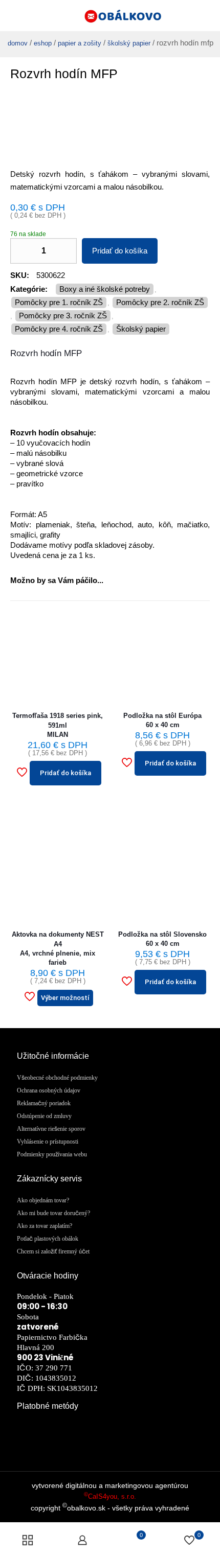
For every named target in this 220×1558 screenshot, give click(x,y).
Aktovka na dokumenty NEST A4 (58, 948)
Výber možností (65, 998)
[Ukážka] (93, 671)
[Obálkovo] (110, 15)
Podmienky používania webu (52, 1154)
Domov (18, 43)
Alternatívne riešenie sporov (51, 1128)
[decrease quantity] (22, 251)
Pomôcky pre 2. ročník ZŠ (160, 302)
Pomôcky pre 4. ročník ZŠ (59, 328)
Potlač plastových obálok (47, 1238)
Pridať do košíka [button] (65, 773)
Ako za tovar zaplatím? (44, 1225)
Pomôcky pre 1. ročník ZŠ (59, 302)
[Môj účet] (83, 1540)
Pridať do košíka (119, 250)
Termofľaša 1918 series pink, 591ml (57, 725)
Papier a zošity (79, 43)
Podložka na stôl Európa (162, 720)
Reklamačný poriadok (44, 1103)
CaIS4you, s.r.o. (110, 1496)
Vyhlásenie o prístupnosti (47, 1141)
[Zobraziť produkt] (93, 637)
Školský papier (128, 43)
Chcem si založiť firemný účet (53, 1251)
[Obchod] (27, 1540)
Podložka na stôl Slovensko (162, 939)
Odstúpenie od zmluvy (44, 1116)
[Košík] (13, 15)
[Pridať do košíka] (93, 620)
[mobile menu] (206, 15)
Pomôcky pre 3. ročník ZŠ (63, 315)
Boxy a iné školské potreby (104, 289)
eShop (43, 43)
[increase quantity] (65, 251)
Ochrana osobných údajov (48, 1090)
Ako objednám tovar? (43, 1200)
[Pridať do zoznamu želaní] (93, 654)
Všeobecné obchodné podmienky (57, 1077)
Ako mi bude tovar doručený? (53, 1213)
